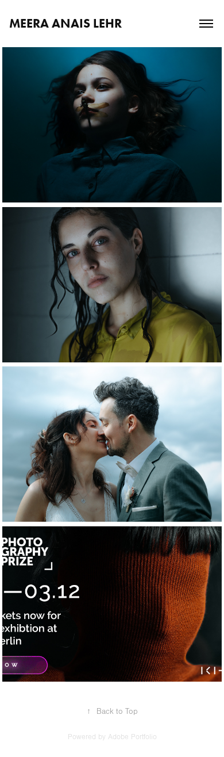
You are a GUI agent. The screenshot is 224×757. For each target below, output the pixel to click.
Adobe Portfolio (132, 737)
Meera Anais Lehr (65, 23)
